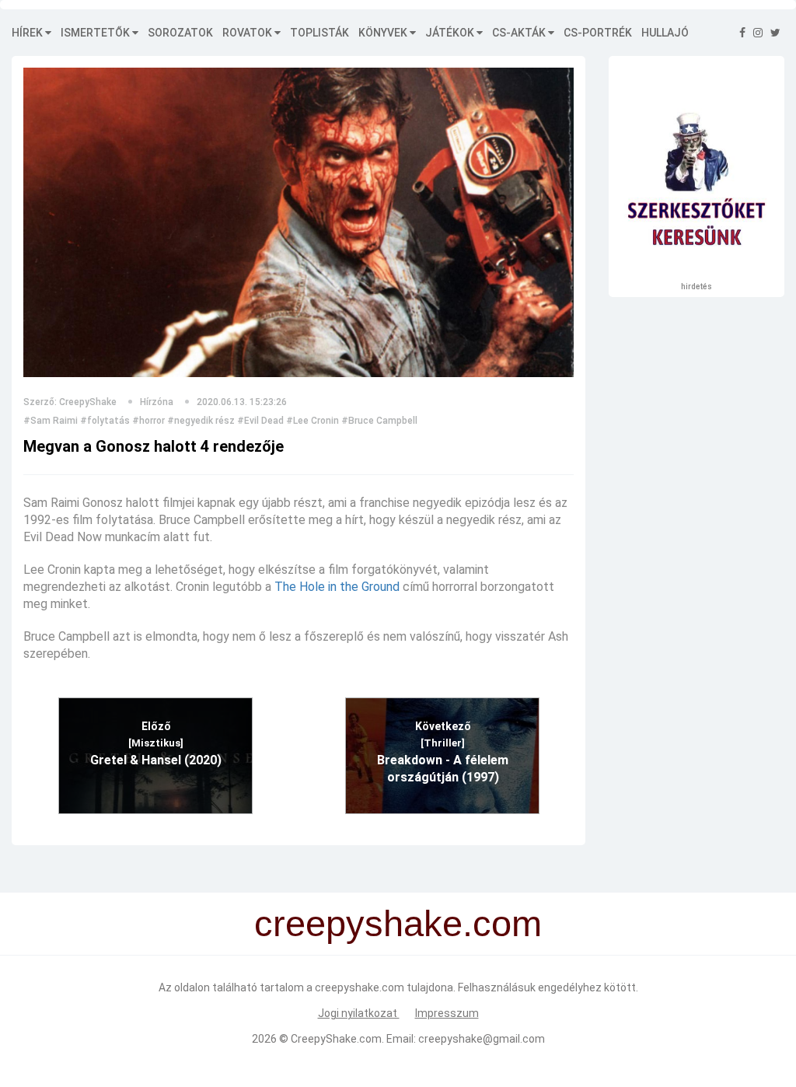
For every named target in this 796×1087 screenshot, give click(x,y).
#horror (148, 420)
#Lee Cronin (312, 420)
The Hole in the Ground (337, 586)
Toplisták (319, 32)
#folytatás (105, 420)
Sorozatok (180, 32)
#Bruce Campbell (379, 420)
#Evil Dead (260, 420)
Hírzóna (156, 402)
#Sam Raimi (50, 420)
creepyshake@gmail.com (481, 1039)
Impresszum (447, 1013)
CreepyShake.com (336, 1039)
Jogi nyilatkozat (359, 1013)
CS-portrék (598, 32)
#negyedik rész (201, 420)
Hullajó (665, 32)
